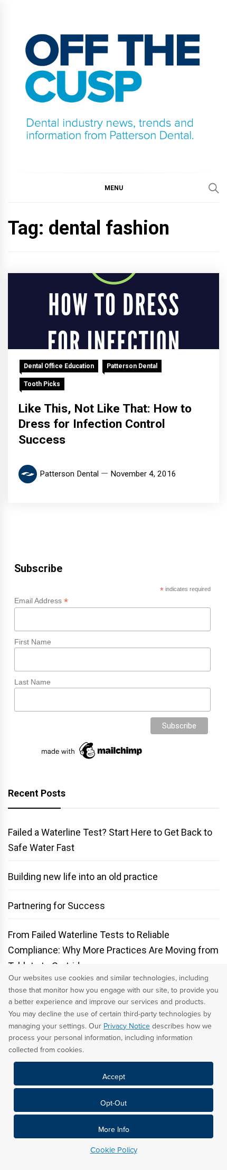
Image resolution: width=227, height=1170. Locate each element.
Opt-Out (113, 1103)
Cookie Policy (113, 1150)
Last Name (32, 682)
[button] (113, 187)
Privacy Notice (126, 1026)
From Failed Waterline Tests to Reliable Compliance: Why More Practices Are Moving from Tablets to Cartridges (113, 950)
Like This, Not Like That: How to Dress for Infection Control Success (105, 424)
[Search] (214, 188)
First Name (32, 642)
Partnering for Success (56, 905)
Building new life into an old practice (83, 876)
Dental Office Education (59, 366)
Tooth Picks (42, 384)
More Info (113, 1129)
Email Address (41, 601)
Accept (113, 1076)
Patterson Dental (132, 366)
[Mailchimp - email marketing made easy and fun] (92, 759)
